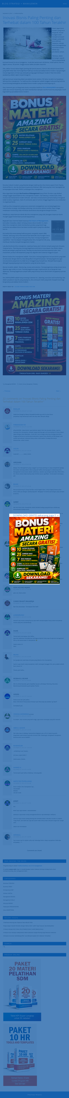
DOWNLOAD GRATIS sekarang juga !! (34, 515)
